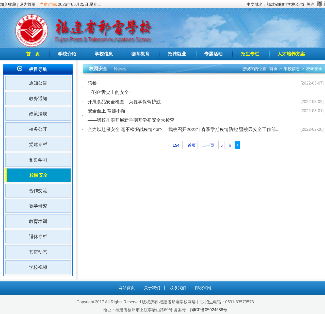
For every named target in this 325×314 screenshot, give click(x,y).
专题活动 (213, 53)
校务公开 (38, 129)
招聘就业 (177, 53)
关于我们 (152, 288)
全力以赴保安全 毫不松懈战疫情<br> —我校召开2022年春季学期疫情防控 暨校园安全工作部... (184, 129)
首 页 (33, 53)
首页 (273, 69)
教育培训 (38, 221)
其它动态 (38, 252)
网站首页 (127, 288)
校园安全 (38, 175)
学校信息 (104, 53)
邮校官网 (203, 288)
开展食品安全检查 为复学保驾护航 (124, 101)
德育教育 (140, 53)
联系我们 (178, 288)
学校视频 (38, 267)
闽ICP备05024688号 (208, 310)
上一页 (208, 145)
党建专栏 (38, 144)
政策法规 (38, 113)
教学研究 (38, 205)
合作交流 (38, 190)
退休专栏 (38, 236)
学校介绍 (67, 53)
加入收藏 (8, 4)
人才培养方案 (291, 53)
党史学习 (38, 159)
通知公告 (38, 83)
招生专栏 (250, 53)
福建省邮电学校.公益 (285, 4)
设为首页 (27, 4)
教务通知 (38, 98)
